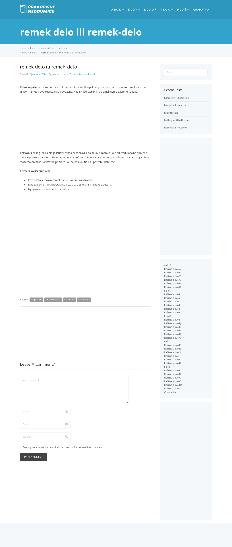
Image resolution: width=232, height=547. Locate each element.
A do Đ (116, 9)
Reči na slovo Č (172, 381)
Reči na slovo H (172, 374)
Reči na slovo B (172, 272)
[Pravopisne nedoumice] (38, 12)
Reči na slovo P (172, 345)
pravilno (70, 299)
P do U (165, 9)
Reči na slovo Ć (172, 359)
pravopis (85, 299)
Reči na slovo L (172, 319)
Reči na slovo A (172, 269)
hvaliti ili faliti (171, 112)
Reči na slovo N (172, 330)
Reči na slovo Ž (172, 298)
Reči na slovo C (172, 377)
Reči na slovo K (172, 312)
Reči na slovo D (172, 283)
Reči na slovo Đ (172, 287)
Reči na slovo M (172, 326)
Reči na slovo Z (172, 301)
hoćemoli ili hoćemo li (175, 127)
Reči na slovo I (172, 305)
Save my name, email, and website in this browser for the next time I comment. (63, 447)
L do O (149, 9)
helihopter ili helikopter (177, 120)
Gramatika (201, 9)
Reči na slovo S (172, 352)
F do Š (182, 9)
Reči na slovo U (172, 363)
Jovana (55, 74)
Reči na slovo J (172, 308)
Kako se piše (54, 299)
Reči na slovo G (172, 279)
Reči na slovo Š (172, 388)
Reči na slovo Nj (172, 334)
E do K (132, 9)
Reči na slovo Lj (172, 323)
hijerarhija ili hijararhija (176, 97)
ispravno (37, 299)
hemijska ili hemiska (175, 105)
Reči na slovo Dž (173, 384)
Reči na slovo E (172, 294)
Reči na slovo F (172, 370)
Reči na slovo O (172, 337)
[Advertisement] (85, 123)
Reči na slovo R (48, 52)
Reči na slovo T (172, 355)
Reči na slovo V (172, 276)
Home (23, 48)
